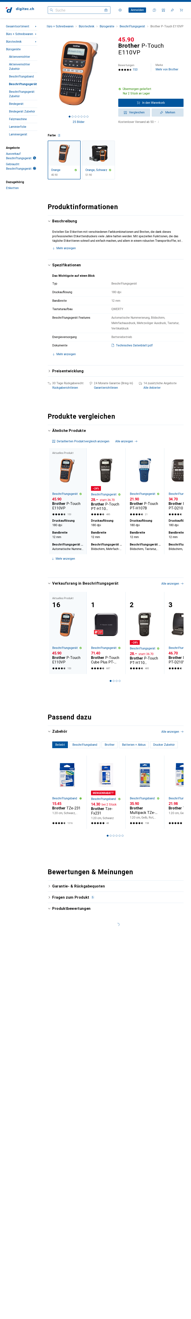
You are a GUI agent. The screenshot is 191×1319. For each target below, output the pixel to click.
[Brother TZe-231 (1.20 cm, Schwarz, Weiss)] (67, 792)
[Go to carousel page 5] (119, 568)
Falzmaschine (18, 119)
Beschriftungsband (21, 76)
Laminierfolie (17, 127)
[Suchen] (51, 10)
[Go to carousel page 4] (117, 568)
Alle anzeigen (124, 441)
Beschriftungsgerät (23, 84)
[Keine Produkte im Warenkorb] (181, 10)
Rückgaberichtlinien (65, 387)
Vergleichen (137, 112)
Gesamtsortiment (17, 26)
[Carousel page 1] (108, 568)
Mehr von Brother (167, 67)
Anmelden (137, 10)
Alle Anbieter (152, 387)
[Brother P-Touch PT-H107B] (144, 482)
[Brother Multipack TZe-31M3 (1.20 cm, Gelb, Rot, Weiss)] (144, 792)
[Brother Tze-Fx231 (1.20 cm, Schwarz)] (106, 792)
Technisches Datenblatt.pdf (134, 345)
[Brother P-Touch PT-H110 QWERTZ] (106, 482)
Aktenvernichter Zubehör (19, 67)
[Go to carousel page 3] (114, 568)
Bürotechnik (14, 41)
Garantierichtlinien (106, 387)
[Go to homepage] (20, 10)
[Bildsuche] (105, 10)
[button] (151, 91)
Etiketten (12, 188)
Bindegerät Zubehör (22, 111)
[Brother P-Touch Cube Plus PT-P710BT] (106, 633)
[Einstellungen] (120, 10)
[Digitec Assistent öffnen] (154, 10)
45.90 (126, 39)
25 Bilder (78, 122)
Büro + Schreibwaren (19, 34)
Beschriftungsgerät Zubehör (22, 94)
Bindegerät (16, 104)
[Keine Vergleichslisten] (163, 10)
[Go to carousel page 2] (111, 568)
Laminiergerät (18, 134)
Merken (170, 112)
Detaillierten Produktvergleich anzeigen (83, 441)
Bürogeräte (13, 49)
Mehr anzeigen (66, 248)
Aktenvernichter (19, 56)
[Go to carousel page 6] (122, 568)
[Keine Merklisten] (172, 10)
